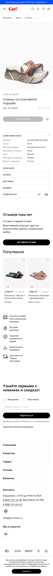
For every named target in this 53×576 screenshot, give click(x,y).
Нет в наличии (23, 119)
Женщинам (13, 399)
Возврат (7, 188)
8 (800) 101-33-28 (12, 500)
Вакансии (8, 478)
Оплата (7, 175)
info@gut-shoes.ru (13, 518)
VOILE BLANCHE (11, 94)
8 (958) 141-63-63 (12, 504)
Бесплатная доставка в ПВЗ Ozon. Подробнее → (26, 2)
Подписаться (26, 415)
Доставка (8, 181)
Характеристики (12, 136)
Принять (26, 571)
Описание (8, 168)
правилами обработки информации (18, 426)
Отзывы (7, 469)
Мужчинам (33, 399)
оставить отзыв (26, 242)
